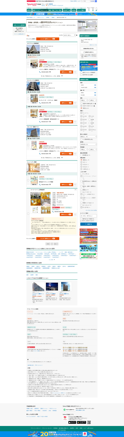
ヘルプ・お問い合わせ (88, 428)
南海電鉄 (92, 1)
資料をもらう (66, 72)
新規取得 (51, 4)
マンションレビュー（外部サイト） (59, 392)
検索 (96, 1)
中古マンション (44, 10)
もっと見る (51, 259)
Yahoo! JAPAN (73, 1)
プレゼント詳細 (36, 350)
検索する (89, 224)
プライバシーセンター (47, 428)
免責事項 (72, 428)
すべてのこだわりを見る (91, 210)
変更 (95, 85)
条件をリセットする (93, 44)
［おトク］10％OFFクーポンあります (55, 5)
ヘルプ (78, 1)
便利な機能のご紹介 (80, 410)
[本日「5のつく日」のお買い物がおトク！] (43, 1)
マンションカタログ (31, 416)
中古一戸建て (59, 10)
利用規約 (56, 428)
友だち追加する (70, 409)
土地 (69, 10)
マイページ (89, 56)
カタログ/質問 (80, 10)
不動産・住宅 (29, 408)
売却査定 (74, 10)
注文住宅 (65, 10)
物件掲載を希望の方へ (64, 428)
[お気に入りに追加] (75, 72)
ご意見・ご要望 (78, 428)
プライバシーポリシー (36, 428)
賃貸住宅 (29, 10)
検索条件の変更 (84, 79)
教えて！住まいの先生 (43, 416)
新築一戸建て (52, 10)
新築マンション (36, 10)
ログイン (43, 5)
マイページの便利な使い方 (19, 33)
